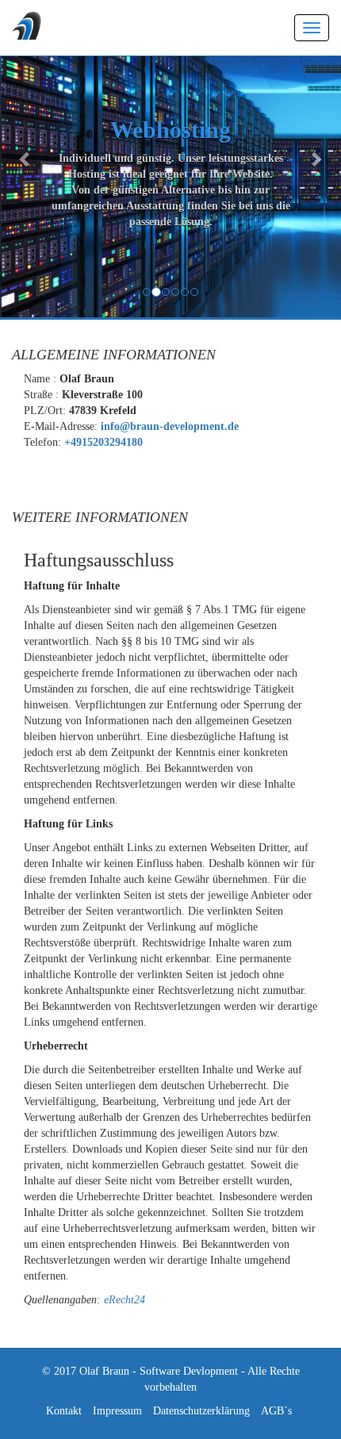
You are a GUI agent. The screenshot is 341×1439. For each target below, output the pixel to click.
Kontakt (64, 1411)
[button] (26, 158)
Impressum (117, 1411)
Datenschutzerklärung (201, 1411)
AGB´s (276, 1411)
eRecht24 (124, 1300)
